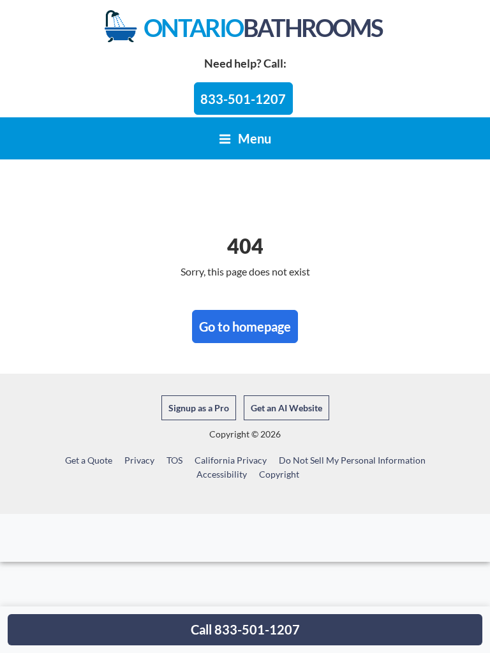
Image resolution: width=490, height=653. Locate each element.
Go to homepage (245, 326)
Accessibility (222, 474)
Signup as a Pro (198, 407)
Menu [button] (253, 138)
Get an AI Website (286, 407)
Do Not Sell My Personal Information (352, 460)
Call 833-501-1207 (245, 629)
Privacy (139, 460)
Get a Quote (88, 460)
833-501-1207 (243, 98)
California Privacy (231, 460)
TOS (174, 460)
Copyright (279, 474)
